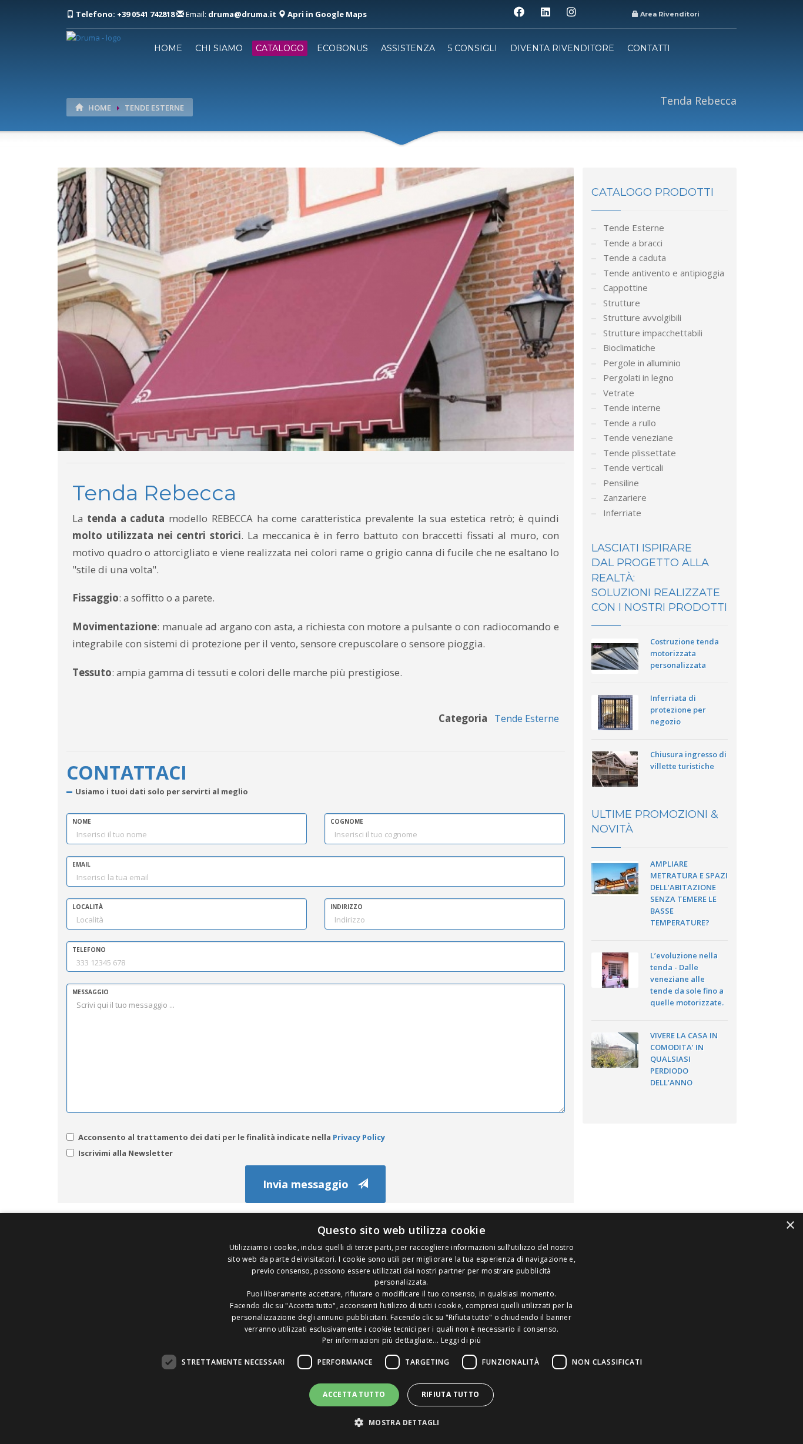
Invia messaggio (310, 1184)
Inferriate (622, 513)
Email (81, 864)
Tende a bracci (633, 243)
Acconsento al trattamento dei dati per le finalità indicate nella (231, 1137)
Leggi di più (461, 1340)
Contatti (648, 48)
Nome (81, 821)
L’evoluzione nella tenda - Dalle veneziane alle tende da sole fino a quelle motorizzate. (687, 979)
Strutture (621, 303)
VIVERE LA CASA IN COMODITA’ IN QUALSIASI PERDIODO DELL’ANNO (684, 1059)
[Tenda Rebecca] (316, 308)
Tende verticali (633, 467)
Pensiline (621, 483)
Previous (40, 318)
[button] (401, 1422)
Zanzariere (625, 497)
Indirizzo (346, 907)
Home (168, 48)
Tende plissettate (639, 453)
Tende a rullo (629, 423)
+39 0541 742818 (126, 14)
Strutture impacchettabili (652, 333)
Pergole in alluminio (642, 363)
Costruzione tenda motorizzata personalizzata (684, 653)
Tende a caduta (634, 257)
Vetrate (618, 393)
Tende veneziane (638, 437)
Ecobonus (342, 48)
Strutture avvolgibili (642, 317)
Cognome (346, 821)
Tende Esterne (154, 107)
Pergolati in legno (638, 377)
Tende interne (632, 407)
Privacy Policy (359, 1137)
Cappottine (625, 287)
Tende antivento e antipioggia (663, 273)
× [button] (789, 1225)
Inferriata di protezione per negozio (678, 710)
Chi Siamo (219, 48)
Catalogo (280, 48)
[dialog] (401, 1328)
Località (87, 907)
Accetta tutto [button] (354, 1394)
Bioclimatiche (629, 347)
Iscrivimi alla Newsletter (125, 1153)
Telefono (89, 949)
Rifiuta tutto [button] (450, 1394)
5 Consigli (472, 48)
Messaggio (90, 992)
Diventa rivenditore (562, 48)
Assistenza (408, 48)
